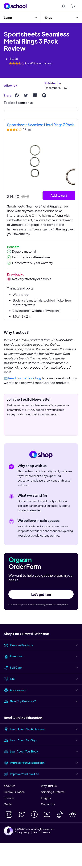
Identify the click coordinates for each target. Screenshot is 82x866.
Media (8, 804)
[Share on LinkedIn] (35, 95)
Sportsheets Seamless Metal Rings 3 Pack (40, 124)
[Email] (44, 95)
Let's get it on (41, 594)
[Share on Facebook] (17, 95)
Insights (46, 798)
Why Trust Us (49, 785)
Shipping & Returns (52, 792)
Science (9, 798)
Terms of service (41, 832)
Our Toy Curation (14, 792)
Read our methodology (25, 378)
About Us (9, 785)
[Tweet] (26, 95)
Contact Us (48, 804)
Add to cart (59, 195)
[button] (20, 17)
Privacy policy (21, 832)
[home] (15, 6)
